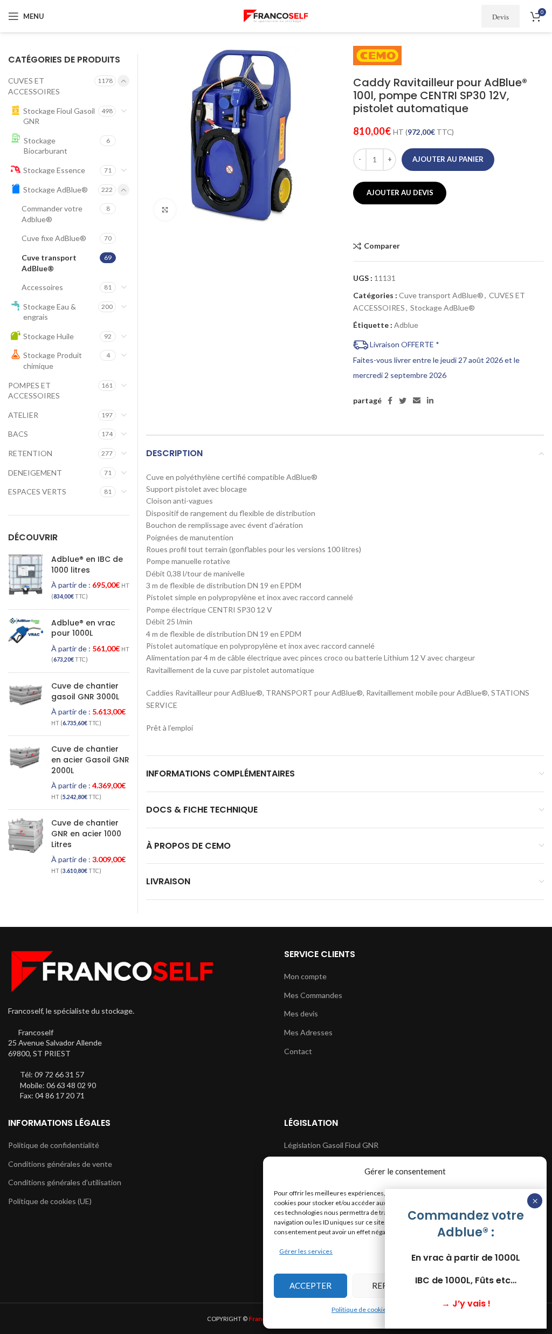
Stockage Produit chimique (52, 360)
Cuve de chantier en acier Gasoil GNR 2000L (90, 759)
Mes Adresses (308, 1032)
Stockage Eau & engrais (49, 312)
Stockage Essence (54, 170)
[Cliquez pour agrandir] (165, 210)
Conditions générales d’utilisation (64, 1182)
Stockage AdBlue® (442, 307)
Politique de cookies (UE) (50, 1201)
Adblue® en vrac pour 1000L (83, 628)
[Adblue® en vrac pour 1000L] (25, 641)
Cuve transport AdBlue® (441, 295)
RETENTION (30, 453)
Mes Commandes (313, 995)
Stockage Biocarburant (45, 146)
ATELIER (23, 415)
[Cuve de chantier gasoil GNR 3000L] (25, 704)
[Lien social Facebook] (390, 401)
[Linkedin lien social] (430, 401)
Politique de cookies (361, 1309)
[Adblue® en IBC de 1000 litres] (25, 577)
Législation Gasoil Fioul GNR (331, 1145)
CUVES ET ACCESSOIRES (34, 86)
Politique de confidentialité (53, 1145)
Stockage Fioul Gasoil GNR (59, 116)
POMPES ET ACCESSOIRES (34, 391)
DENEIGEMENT (35, 472)
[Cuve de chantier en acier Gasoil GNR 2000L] (25, 772)
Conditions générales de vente (60, 1163)
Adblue (406, 324)
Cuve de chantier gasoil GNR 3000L (85, 691)
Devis (500, 16)
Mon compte (305, 976)
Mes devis (301, 1013)
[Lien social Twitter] (403, 401)
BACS (18, 433)
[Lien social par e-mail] (417, 401)
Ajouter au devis (400, 192)
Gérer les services (306, 1251)
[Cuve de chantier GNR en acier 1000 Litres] (25, 846)
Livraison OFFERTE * (403, 344)
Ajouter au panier (448, 159)
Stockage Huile (48, 336)
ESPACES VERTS (37, 491)
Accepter (310, 1285)
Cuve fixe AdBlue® (54, 238)
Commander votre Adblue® (52, 214)
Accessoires (42, 287)
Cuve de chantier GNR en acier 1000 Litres (86, 833)
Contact (298, 1051)
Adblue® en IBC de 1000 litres (87, 564)
